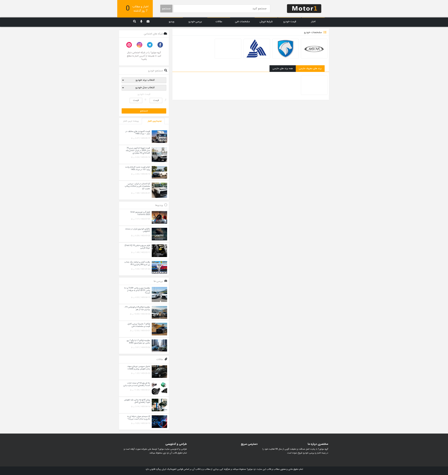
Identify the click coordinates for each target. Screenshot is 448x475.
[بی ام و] (314, 85)
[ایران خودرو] (285, 48)
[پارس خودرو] (257, 48)
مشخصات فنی (242, 22)
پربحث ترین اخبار (131, 121)
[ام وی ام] (314, 48)
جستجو (166, 8)
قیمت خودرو (289, 22)
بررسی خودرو (195, 22)
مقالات (218, 22)
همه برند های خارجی (282, 68)
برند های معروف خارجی (310, 68)
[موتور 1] (304, 8)
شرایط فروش (266, 22)
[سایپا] (228, 48)
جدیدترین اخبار (155, 121)
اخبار (313, 22)
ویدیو (171, 22)
